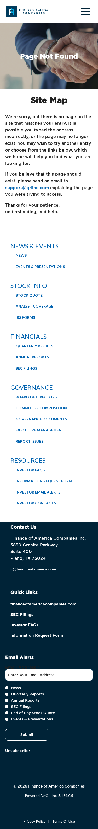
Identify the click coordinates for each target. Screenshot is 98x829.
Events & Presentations (40, 266)
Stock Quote (29, 295)
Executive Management (40, 430)
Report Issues (29, 441)
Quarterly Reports (27, 694)
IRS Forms (25, 317)
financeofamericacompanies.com (49, 605)
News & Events (34, 246)
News (21, 255)
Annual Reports (32, 357)
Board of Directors (36, 397)
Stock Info (28, 285)
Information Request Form (44, 481)
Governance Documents (41, 419)
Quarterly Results (34, 346)
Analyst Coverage (34, 306)
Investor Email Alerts (38, 492)
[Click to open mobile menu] (85, 11)
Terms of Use (63, 821)
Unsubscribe (17, 750)
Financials (28, 336)
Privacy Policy (34, 821)
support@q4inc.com (27, 187)
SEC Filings (26, 368)
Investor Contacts (36, 503)
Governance (31, 387)
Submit (26, 734)
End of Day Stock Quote (33, 713)
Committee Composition (41, 408)
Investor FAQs (30, 470)
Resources (27, 460)
